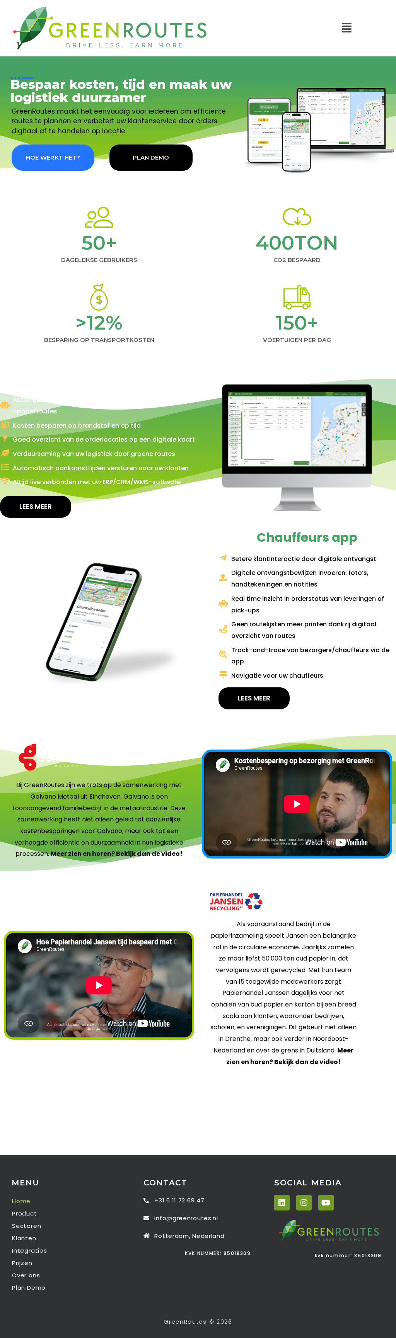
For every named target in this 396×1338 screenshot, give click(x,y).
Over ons (26, 1275)
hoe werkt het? (53, 157)
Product (24, 1213)
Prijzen (22, 1263)
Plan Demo (29, 1288)
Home (21, 1201)
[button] (346, 28)
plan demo (151, 157)
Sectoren (26, 1226)
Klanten (24, 1238)
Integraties (29, 1250)
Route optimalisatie (99, 378)
